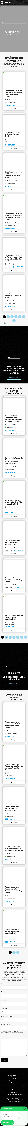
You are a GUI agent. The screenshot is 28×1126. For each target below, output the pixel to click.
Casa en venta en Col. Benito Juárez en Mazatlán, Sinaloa (12, 542)
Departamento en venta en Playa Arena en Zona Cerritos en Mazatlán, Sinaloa (13, 175)
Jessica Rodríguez (12, 733)
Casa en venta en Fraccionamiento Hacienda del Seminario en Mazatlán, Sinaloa (13, 418)
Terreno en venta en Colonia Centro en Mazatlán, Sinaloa (12, 808)
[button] (14, 28)
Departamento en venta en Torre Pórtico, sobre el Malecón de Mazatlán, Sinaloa (13, 258)
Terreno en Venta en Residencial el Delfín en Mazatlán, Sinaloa (13, 931)
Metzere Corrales (9, 624)
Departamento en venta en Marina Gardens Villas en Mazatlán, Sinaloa (13, 502)
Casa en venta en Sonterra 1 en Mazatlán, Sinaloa (13, 580)
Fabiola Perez (11, 183)
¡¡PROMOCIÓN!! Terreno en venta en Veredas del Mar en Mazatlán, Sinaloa (14, 848)
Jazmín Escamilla (12, 102)
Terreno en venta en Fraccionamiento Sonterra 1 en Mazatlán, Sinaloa (13, 890)
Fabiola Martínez (11, 427)
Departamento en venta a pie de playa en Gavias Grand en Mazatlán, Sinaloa (13, 93)
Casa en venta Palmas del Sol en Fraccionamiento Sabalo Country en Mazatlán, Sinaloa (14, 461)
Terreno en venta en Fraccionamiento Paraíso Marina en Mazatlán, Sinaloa (14, 767)
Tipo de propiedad (7, 1016)
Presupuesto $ (6, 1024)
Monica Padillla (11, 856)
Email (3, 992)
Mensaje (4, 1037)
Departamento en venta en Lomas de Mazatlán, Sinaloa (13, 296)
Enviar (4, 1060)
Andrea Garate (11, 303)
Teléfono (4, 1000)
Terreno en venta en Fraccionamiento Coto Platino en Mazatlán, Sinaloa (13, 725)
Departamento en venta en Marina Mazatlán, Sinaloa (13, 134)
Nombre (4, 984)
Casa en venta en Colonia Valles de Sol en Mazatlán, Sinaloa (14, 617)
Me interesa (5, 1008)
